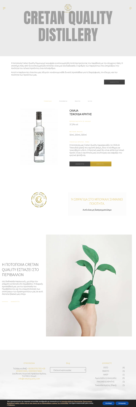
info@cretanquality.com (29, 378)
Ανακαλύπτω (114, 82)
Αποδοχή (108, 403)
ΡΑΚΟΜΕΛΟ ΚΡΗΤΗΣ (106, 381)
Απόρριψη (122, 403)
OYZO (105, 367)
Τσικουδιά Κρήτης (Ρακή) (105, 385)
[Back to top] (131, 402)
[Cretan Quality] (68, 8)
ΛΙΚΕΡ (105, 374)
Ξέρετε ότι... (100, 164)
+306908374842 (35, 371)
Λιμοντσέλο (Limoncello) (105, 378)
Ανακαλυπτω (80, 164)
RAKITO (105, 371)
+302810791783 (34, 368)
